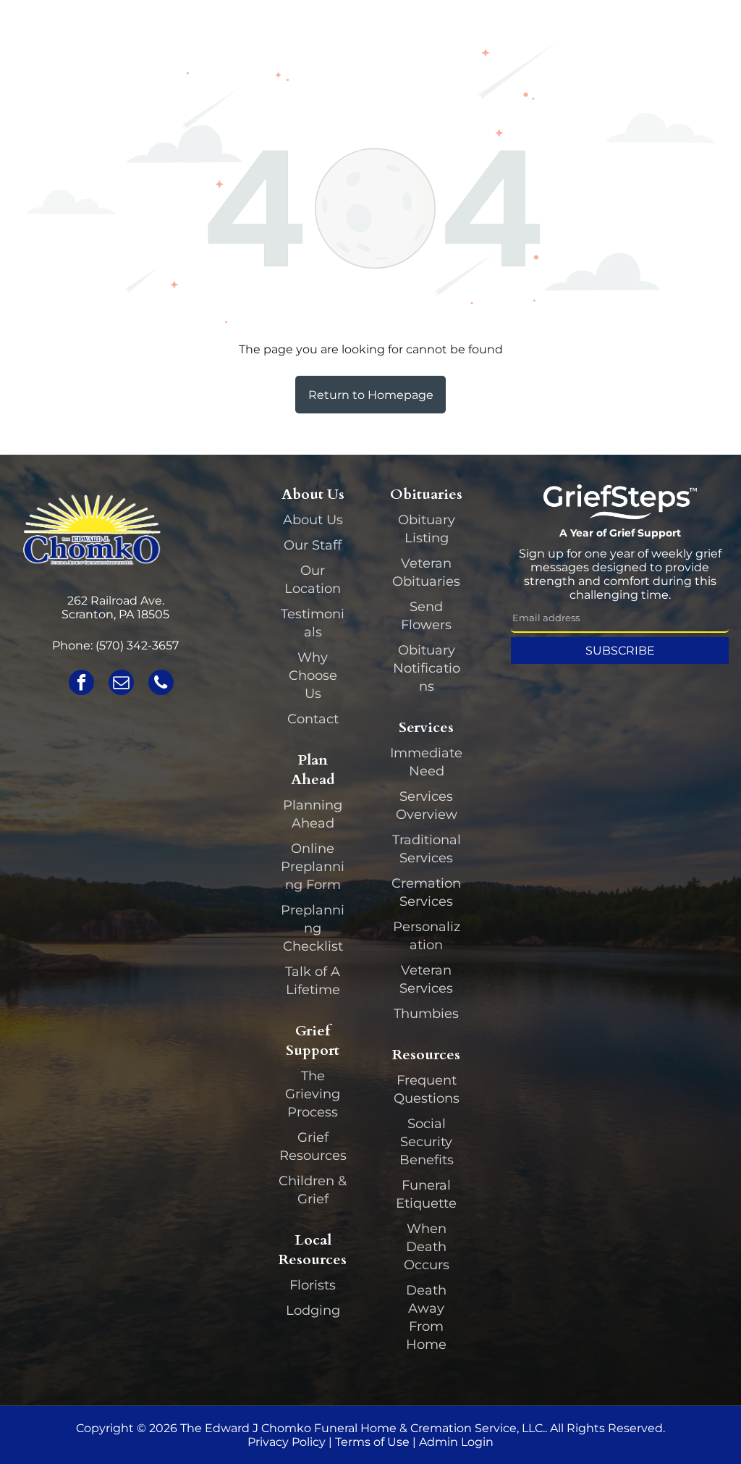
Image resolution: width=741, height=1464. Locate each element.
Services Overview (426, 805)
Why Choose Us (313, 675)
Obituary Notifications (426, 668)
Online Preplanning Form (312, 867)
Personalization (426, 936)
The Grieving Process (312, 1094)
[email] (121, 684)
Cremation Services (426, 892)
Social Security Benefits (426, 1142)
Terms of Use (372, 1442)
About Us (313, 520)
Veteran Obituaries (426, 572)
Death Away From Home (426, 1317)
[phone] (161, 684)
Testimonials (312, 623)
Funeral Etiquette (426, 1194)
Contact (313, 719)
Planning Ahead (312, 814)
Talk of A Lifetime (312, 981)
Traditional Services (426, 849)
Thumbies (426, 1014)
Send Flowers (426, 616)
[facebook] (81, 684)
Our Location (312, 580)
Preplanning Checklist (312, 928)
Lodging (313, 1310)
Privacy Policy (286, 1442)
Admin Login (456, 1442)
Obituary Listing (426, 529)
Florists (312, 1285)
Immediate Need (426, 762)
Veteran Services (426, 979)
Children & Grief (313, 1190)
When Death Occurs (426, 1247)
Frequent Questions (427, 1089)
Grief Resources (313, 1146)
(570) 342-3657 (137, 645)
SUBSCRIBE (620, 650)
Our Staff (313, 545)
